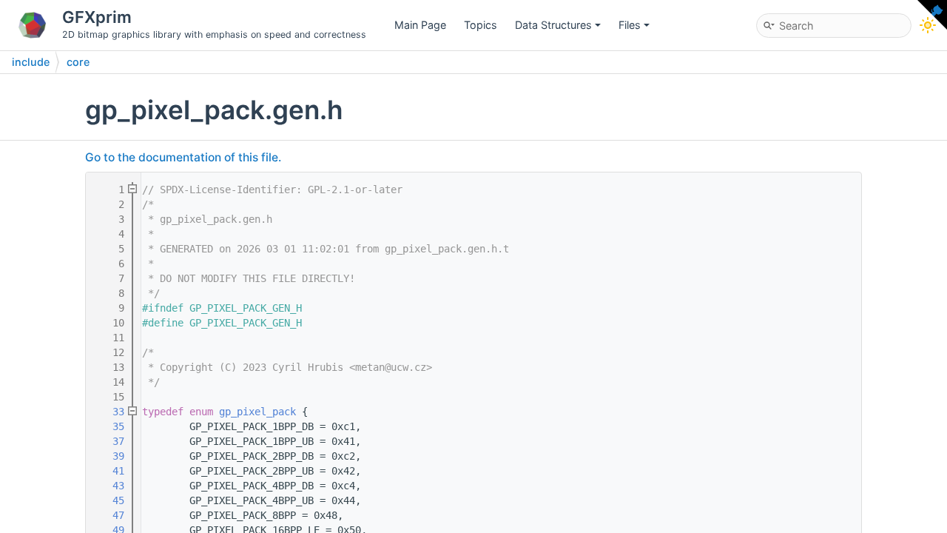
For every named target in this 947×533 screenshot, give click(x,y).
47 (109, 515)
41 (109, 471)
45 (109, 500)
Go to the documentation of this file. (183, 157)
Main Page (420, 25)
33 (109, 412)
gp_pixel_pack (257, 412)
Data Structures (553, 25)
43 (109, 486)
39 (109, 456)
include (31, 62)
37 (109, 441)
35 (109, 426)
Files (630, 25)
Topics (480, 25)
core (78, 62)
